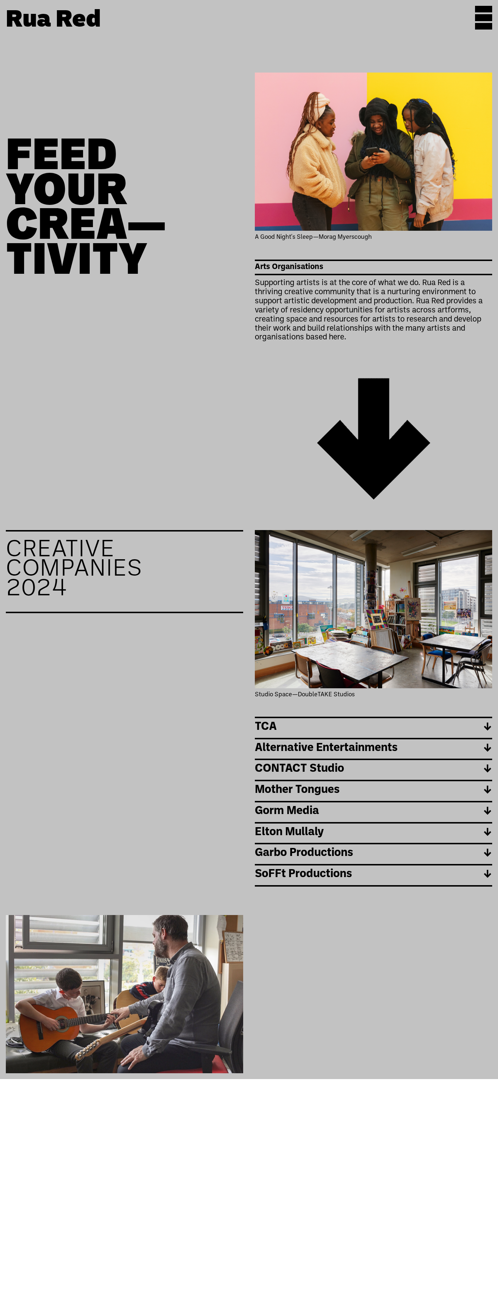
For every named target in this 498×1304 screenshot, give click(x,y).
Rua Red (53, 20)
